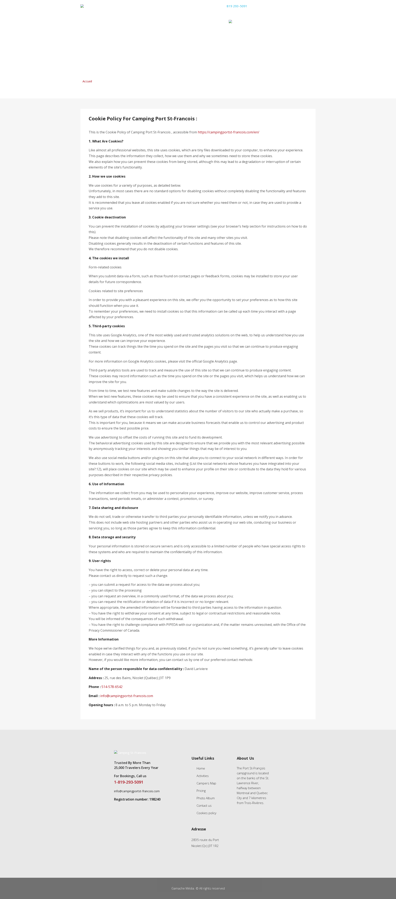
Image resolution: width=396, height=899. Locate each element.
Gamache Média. (183, 888)
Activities (106, 21)
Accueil (87, 81)
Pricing (159, 21)
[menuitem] (237, 22)
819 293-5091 (236, 6)
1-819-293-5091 (128, 782)
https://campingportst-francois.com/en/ (228, 132)
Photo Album (185, 21)
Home (85, 21)
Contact (213, 21)
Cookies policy (206, 813)
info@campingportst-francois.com (292, 6)
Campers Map (134, 21)
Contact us (204, 805)
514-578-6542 (112, 686)
